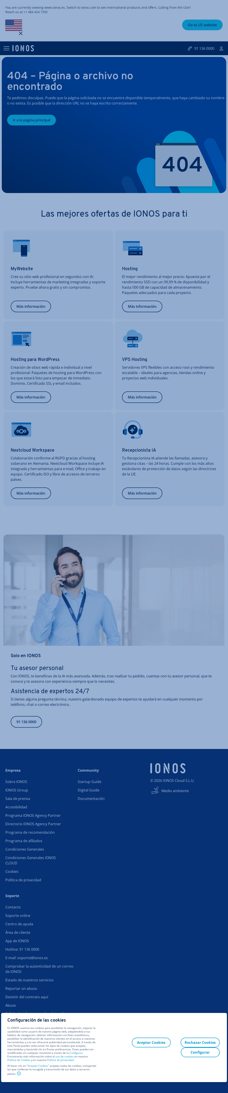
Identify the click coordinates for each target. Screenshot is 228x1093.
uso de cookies (64, 1056)
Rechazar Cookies (200, 1042)
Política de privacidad (60, 1060)
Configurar (76, 1053)
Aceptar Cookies (38, 1066)
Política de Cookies (19, 1060)
